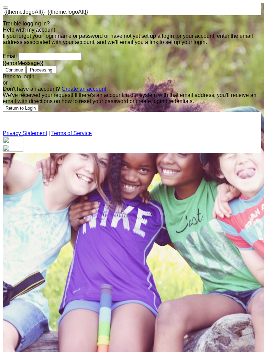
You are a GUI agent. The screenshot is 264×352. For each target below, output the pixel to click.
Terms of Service (71, 133)
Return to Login (21, 108)
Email (10, 56)
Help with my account (29, 30)
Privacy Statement (25, 133)
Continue (14, 70)
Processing (42, 70)
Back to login (18, 76)
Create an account (84, 89)
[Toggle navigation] (5, 8)
